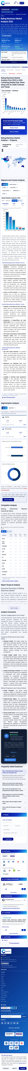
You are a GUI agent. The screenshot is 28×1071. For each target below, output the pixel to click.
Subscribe (24, 1018)
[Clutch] (19, 870)
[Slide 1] (3, 931)
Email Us (6, 941)
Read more (13, 752)
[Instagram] (5, 1024)
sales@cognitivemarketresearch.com (9, 962)
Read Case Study (5, 928)
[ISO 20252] (18, 861)
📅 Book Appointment (14, 944)
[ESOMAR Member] (5, 856)
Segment (23, 69)
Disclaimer (3, 1001)
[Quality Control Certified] (16, 1049)
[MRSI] (12, 856)
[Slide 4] (5, 931)
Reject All (15, 1068)
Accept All (22, 1068)
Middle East (16, 190)
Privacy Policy (22, 1063)
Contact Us (3, 956)
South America (6, 190)
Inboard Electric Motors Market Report (11, 908)
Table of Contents (10, 69)
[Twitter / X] (11, 1024)
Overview (3, 69)
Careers (2, 981)
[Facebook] (2, 1024)
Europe (5, 187)
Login (22, 2)
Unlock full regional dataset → (10, 397)
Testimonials (3, 987)
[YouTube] (14, 1024)
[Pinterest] (17, 1024)
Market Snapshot (7, 35)
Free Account (19, 73)
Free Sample (17, 67)
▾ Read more (14, 62)
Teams (2, 979)
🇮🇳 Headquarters (5, 964)
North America (13, 184)
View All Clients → (14, 892)
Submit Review (8, 839)
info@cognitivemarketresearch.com (9, 961)
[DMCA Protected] (14, 870)
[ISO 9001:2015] (4, 861)
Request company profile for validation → (10, 581)
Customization (4, 73)
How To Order (3, 1003)
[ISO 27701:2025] (13, 861)
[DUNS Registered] (4, 870)
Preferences (6, 1068)
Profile (13, 756)
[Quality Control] (4, 865)
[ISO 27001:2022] (9, 861)
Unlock (24, 424)
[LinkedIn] (8, 1024)
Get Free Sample (8, 499)
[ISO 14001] (23, 861)
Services (2, 977)
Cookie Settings (4, 997)
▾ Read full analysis (14, 608)
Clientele (2, 983)
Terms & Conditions (5, 993)
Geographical (17, 69)
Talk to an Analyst (14, 131)
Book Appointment (11, 759)
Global (4, 184)
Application (12, 408)
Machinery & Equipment (10, 14)
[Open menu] (26, 3)
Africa (4, 193)
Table (21, 200)
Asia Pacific (13, 187)
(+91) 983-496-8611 (6, 959)
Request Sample (12, 73)
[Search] (18, 3)
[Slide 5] (6, 931)
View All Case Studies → (14, 934)
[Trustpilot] (5, 873)
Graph (15, 200)
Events (2, 989)
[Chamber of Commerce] (9, 870)
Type (4, 408)
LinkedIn (7, 756)
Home (2, 14)
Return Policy (3, 999)
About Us (3, 975)
